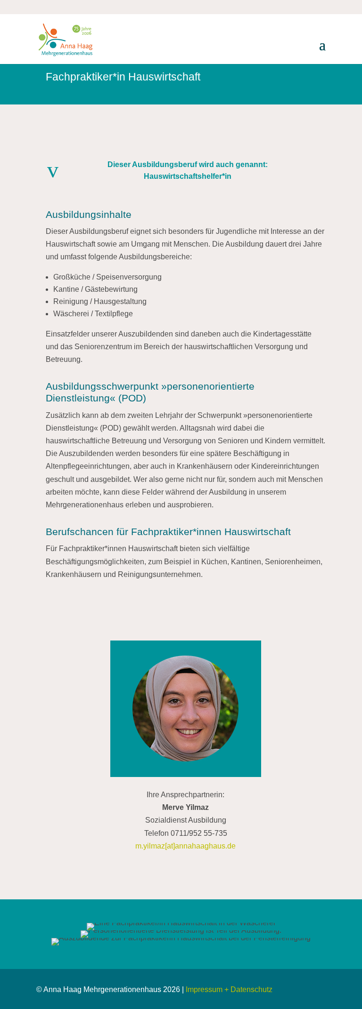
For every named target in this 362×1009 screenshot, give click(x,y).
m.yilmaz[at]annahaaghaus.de (185, 846)
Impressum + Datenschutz (229, 989)
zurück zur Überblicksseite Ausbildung (186, 604)
